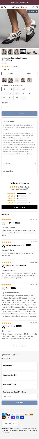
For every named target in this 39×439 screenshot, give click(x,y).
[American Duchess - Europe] (19, 7)
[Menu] (2, 7)
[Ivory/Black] (11, 80)
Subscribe (19, 403)
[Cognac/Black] (4, 80)
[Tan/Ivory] (29, 80)
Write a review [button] (19, 207)
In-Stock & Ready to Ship (19, 2)
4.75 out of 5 (24, 187)
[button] (11, 193)
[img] (6, 220)
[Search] (6, 7)
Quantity (5, 103)
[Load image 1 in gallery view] (19, 28)
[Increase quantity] (11, 107)
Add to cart (20, 114)
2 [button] (16, 346)
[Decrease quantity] (3, 107)
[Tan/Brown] (23, 80)
